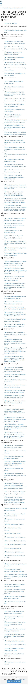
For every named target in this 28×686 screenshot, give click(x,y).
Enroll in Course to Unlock (14, 681)
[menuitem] (1, 3)
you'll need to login (20, 679)
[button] (1, 1)
